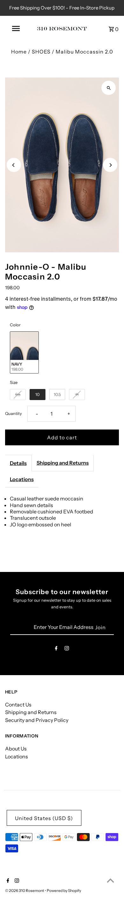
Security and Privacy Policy (36, 720)
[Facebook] (56, 649)
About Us (16, 748)
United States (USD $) (44, 818)
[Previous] (14, 165)
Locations (22, 479)
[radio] (24, 352)
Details (18, 463)
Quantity (13, 413)
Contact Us (18, 704)
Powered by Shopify (64, 890)
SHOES (41, 51)
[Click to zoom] (108, 88)
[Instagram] (67, 649)
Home (19, 51)
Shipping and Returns (63, 463)
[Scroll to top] (110, 880)
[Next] (110, 165)
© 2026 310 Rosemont (25, 890)
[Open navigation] (16, 28)
